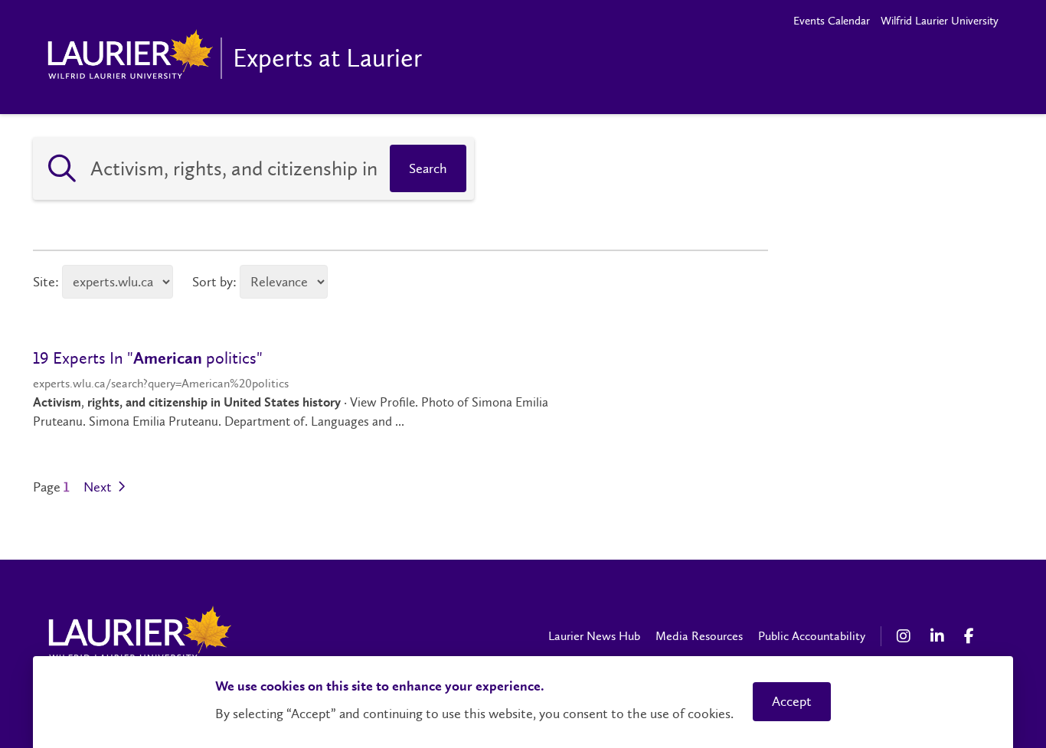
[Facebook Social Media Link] (973, 636)
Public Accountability (811, 636)
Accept (792, 701)
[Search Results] (62, 168)
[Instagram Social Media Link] (906, 636)
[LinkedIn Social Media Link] (939, 636)
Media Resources (699, 636)
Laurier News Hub (594, 636)
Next (99, 487)
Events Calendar (831, 21)
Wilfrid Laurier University (940, 21)
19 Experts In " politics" (148, 358)
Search (428, 168)
